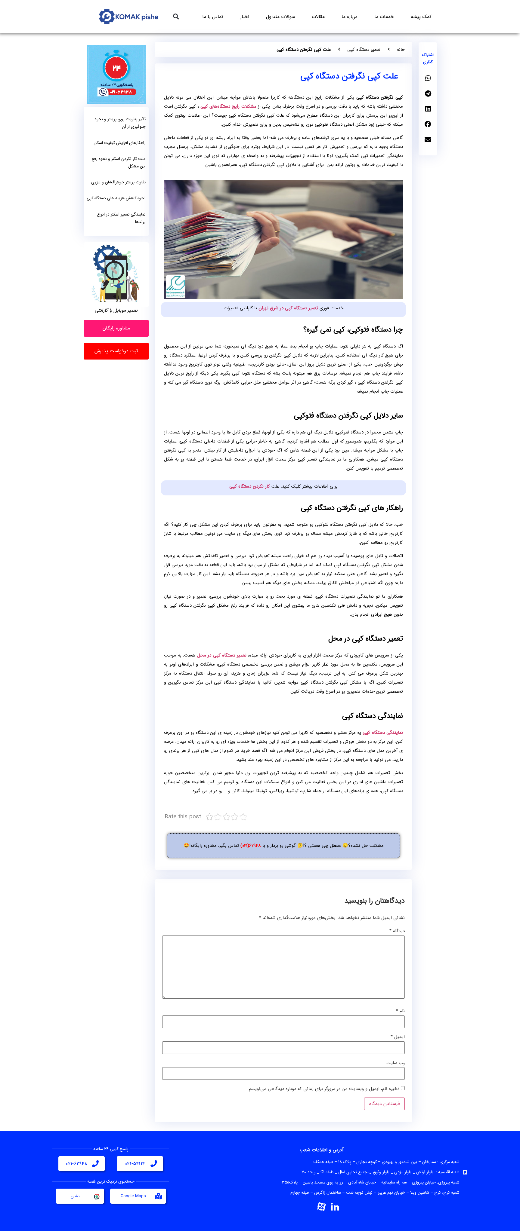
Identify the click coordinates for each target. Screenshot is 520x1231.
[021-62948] (95, 1163)
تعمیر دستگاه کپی (363, 49)
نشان (75, 1196)
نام (400, 1011)
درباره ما (350, 16)
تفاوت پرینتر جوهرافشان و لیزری (118, 182)
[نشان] (96, 1196)
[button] (176, 16)
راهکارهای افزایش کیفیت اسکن (120, 142)
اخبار (244, 16)
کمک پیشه (421, 16)
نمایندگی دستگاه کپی (383, 732)
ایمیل (398, 1037)
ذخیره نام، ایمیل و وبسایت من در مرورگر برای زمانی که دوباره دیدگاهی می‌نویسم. (323, 1089)
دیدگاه (397, 931)
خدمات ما (384, 16)
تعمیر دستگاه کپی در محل (221, 655)
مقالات (318, 16)
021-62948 (77, 1163)
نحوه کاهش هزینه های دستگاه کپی (116, 198)
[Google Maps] (158, 1196)
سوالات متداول (280, 16)
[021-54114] (153, 1163)
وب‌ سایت (395, 1063)
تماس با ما (212, 16)
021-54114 (135, 1163)
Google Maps (133, 1196)
